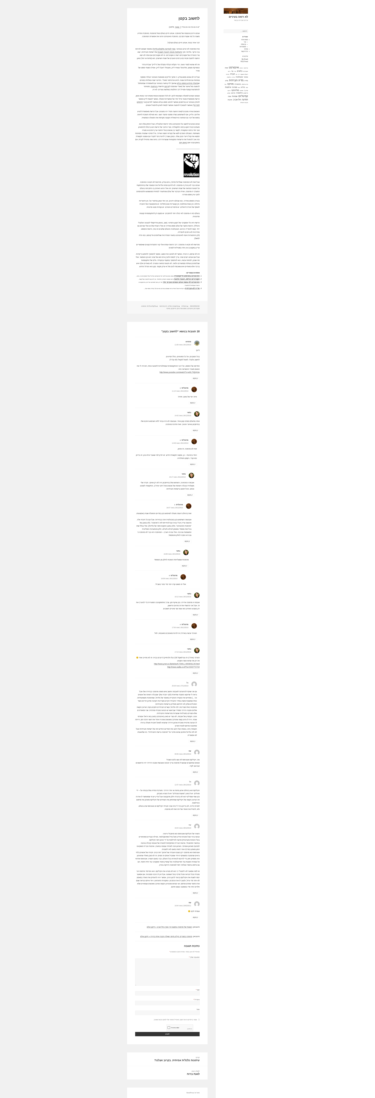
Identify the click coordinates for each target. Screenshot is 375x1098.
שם (198, 990)
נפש (239, 87)
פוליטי (170, 306)
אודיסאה (246, 68)
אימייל (197, 999)
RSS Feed (244, 61)
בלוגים (239, 71)
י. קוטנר (178, 27)
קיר (245, 42)
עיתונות (228, 87)
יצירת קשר (244, 51)
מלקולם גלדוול (151, 306)
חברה (232, 74)
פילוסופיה (239, 93)
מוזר (225, 84)
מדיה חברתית (236, 80)
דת (239, 74)
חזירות (227, 74)
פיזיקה (229, 90)
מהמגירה (237, 84)
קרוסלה (243, 44)
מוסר (247, 87)
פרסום (233, 93)
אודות (246, 49)
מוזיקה (230, 84)
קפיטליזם (243, 96)
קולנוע (228, 93)
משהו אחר (244, 39)
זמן (236, 74)
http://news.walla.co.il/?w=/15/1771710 (183, 667)
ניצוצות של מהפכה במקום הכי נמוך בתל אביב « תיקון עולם (169, 927)
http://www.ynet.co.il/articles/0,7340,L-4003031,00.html (177, 664)
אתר (198, 1009)
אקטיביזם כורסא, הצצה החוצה (187, 279)
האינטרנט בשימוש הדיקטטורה (187, 276)
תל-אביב (237, 99)
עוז (190, 751)
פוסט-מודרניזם (182, 308)
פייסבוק (245, 93)
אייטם (166, 86)
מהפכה (143, 306)
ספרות (234, 87)
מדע (226, 81)
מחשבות (175, 306)
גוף (232, 71)
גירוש (229, 71)
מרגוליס (184, 306)
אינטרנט (234, 67)
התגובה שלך (194, 957)
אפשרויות (243, 46)
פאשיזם (241, 90)
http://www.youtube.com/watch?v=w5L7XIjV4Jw (180, 372)
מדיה (246, 81)
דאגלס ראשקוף (244, 74)
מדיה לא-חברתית (192, 288)
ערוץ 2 (246, 90)
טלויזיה (233, 77)
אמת (226, 68)
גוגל (235, 71)
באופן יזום (183, 143)
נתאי (189, 412)
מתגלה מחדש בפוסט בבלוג (187, 83)
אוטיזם (241, 68)
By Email (245, 59)
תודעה (245, 99)
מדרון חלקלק (245, 84)
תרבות (230, 100)
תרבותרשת (163, 306)
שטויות (235, 96)
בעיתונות (154, 86)
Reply (195, 378)
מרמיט (188, 342)
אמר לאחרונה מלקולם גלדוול (164, 49)
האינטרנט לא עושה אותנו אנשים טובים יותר (181, 282)
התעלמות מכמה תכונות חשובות (170, 52)
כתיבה (229, 77)
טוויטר (246, 77)
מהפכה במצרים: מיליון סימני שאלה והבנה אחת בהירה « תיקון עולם (166, 936)
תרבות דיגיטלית (244, 102)
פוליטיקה (235, 90)
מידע (243, 87)
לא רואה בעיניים (238, 16)
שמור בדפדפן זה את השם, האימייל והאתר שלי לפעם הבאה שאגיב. (175, 1020)
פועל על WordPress (193, 1093)
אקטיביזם (245, 71)
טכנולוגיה (239, 77)
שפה (229, 96)
